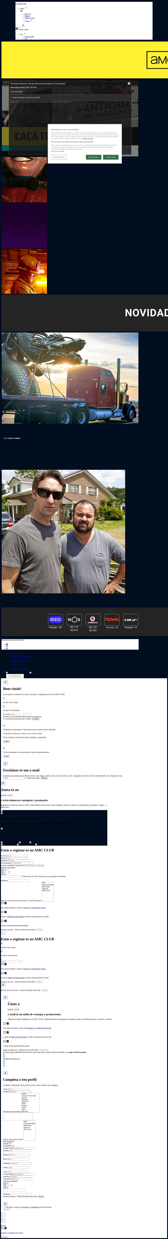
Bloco (5, 1159)
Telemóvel (7, 1179)
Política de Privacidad (19, 1037)
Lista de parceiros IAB (57, 151)
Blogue (27, 16)
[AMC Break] (48, 887)
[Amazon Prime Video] (31, 1096)
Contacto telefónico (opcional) (12, 865)
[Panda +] (31, 1106)
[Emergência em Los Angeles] (24, 271)
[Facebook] (7, 644)
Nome (3, 858)
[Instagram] (7, 646)
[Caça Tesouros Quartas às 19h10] (24, 180)
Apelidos (4, 861)
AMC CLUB (29, 18)
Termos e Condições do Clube (21, 657)
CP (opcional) (6, 863)
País (4, 1141)
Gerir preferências (15, 676)
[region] (85, 144)
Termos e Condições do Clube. (34, 908)
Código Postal (8, 1148)
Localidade (7, 1146)
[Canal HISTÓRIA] (48, 885)
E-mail (6, 714)
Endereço (6, 1176)
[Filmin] (31, 1104)
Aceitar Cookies (111, 157)
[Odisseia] (48, 889)
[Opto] (31, 1110)
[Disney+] (31, 1098)
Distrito (5, 1144)
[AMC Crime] (48, 891)
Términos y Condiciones (30, 1207)
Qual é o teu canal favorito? (13, 1139)
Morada (6, 1150)
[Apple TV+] (31, 1102)
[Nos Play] (31, 1111)
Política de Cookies (88, 138)
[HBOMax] (31, 1100)
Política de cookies (17, 665)
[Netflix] (31, 1094)
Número (6, 1155)
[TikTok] (7, 649)
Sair (26, 39)
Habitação (6, 1163)
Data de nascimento (8, 868)
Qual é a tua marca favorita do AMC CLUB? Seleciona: (21, 901)
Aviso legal (15, 652)
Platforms (4, 881)
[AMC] (48, 883)
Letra (5, 1172)
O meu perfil (29, 37)
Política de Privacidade (19, 661)
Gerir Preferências (58, 157)
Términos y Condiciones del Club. (39, 1028)
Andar (5, 1167)
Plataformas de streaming (12, 1112)
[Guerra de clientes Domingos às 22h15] (24, 225)
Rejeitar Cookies (93, 157)
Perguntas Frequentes (18, 669)
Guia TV (28, 14)
